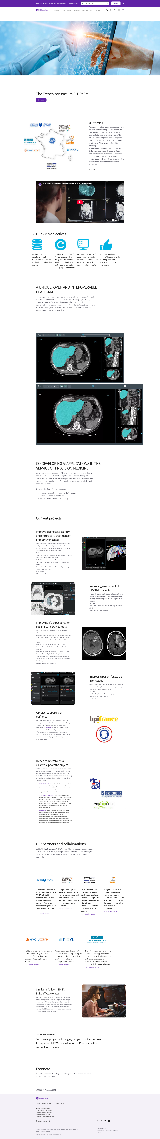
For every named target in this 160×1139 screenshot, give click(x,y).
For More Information (43, 914)
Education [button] (77, 10)
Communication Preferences (44, 1110)
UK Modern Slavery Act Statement (45, 1116)
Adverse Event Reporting (43, 1108)
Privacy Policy (100, 1131)
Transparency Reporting (43, 1114)
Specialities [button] (85, 10)
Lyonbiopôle (42, 810)
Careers (38, 1103)
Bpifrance (49, 727)
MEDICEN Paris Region (45, 784)
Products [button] (56, 10)
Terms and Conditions (112, 1131)
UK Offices (56, 1103)
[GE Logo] (42, 10)
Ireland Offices (46, 1103)
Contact (63, 1103)
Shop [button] (91, 10)
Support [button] (69, 10)
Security (98, 1133)
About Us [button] (97, 10)
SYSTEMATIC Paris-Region (46, 795)
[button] (107, 10)
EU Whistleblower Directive (44, 1112)
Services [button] (63, 10)
